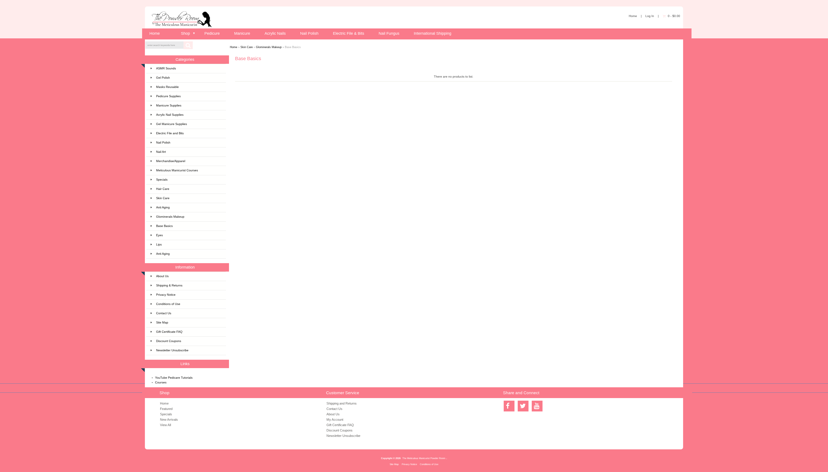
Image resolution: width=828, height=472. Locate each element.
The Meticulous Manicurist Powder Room (423, 458)
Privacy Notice (166, 294)
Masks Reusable (167, 87)
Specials (162, 179)
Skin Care (246, 47)
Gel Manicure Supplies (171, 124)
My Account (334, 419)
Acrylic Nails (275, 33)
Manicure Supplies (168, 105)
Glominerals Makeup (269, 47)
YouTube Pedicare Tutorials (174, 377)
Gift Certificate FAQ (169, 331)
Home (633, 16)
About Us (162, 276)
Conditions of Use (168, 304)
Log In (649, 16)
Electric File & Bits (348, 33)
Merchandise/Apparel (170, 161)
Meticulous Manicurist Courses (177, 170)
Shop (185, 33)
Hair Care (162, 189)
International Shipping (432, 33)
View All (165, 425)
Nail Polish (309, 33)
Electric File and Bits (170, 133)
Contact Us (163, 313)
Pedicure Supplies (168, 96)
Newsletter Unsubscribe (172, 350)
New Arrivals (169, 419)
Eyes (159, 235)
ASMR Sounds (166, 68)
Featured (166, 409)
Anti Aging (163, 207)
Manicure (242, 33)
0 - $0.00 (674, 16)
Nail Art (161, 151)
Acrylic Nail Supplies (169, 114)
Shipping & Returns (169, 285)
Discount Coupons (168, 341)
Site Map (162, 322)
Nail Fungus (389, 33)
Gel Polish (163, 77)
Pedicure (212, 33)
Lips (159, 244)
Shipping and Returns (341, 403)
